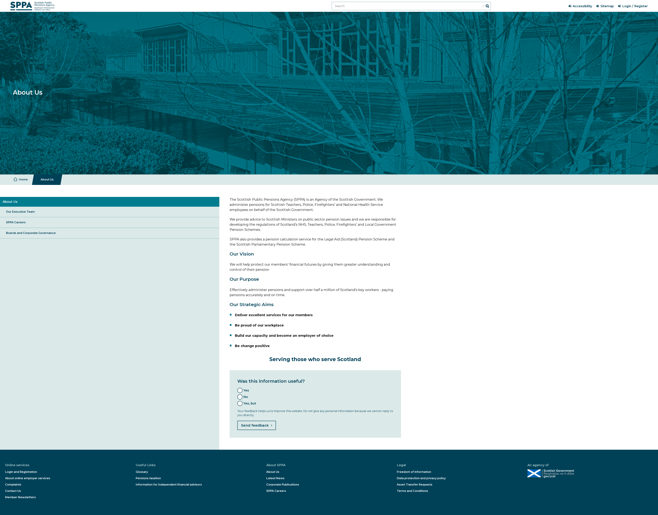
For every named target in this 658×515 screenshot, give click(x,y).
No (245, 397)
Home (23, 179)
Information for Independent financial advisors (169, 484)
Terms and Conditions (412, 491)
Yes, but (249, 403)
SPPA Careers (16, 222)
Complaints (13, 484)
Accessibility (582, 6)
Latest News (275, 478)
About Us (272, 472)
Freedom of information (414, 472)
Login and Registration (21, 472)
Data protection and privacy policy (421, 478)
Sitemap (607, 6)
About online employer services (27, 478)
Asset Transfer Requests (414, 484)
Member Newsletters (20, 497)
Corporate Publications (282, 484)
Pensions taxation (148, 478)
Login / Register (635, 6)
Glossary (142, 472)
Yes (246, 390)
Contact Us (13, 491)
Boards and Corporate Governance (31, 233)
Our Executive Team (20, 211)
